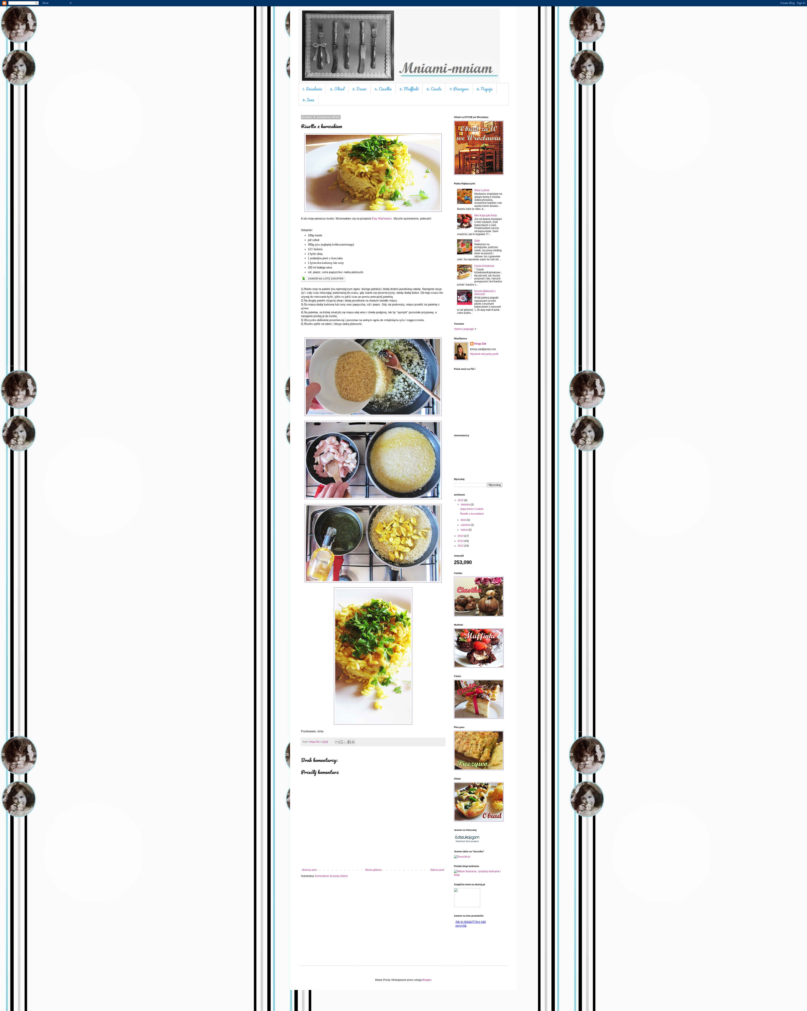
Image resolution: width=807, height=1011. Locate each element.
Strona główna (373, 869)
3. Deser (359, 89)
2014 (461, 535)
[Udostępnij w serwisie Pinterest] (353, 742)
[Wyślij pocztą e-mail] (337, 742)
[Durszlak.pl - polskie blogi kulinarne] (462, 856)
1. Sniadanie (312, 89)
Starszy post (437, 869)
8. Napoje (485, 89)
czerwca (466, 524)
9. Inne (308, 99)
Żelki (477, 240)
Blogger (426, 979)
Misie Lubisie (481, 190)
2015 (461, 500)
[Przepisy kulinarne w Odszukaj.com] (467, 842)
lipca (464, 519)
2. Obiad (337, 89)
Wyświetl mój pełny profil (484, 354)
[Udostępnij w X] (345, 742)
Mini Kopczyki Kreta (485, 215)
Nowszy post (309, 869)
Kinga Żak (480, 343)
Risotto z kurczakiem (472, 513)
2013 (461, 540)
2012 (461, 545)
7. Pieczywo (459, 89)
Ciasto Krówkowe (484, 265)
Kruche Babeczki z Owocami (485, 293)
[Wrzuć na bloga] (341, 742)
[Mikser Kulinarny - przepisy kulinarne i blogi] (478, 875)
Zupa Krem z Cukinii (471, 508)
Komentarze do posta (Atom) (331, 876)
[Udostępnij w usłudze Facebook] (349, 742)
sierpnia (466, 504)
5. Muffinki (409, 89)
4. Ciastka (383, 89)
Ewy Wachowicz (382, 218)
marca (464, 529)
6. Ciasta (434, 89)
